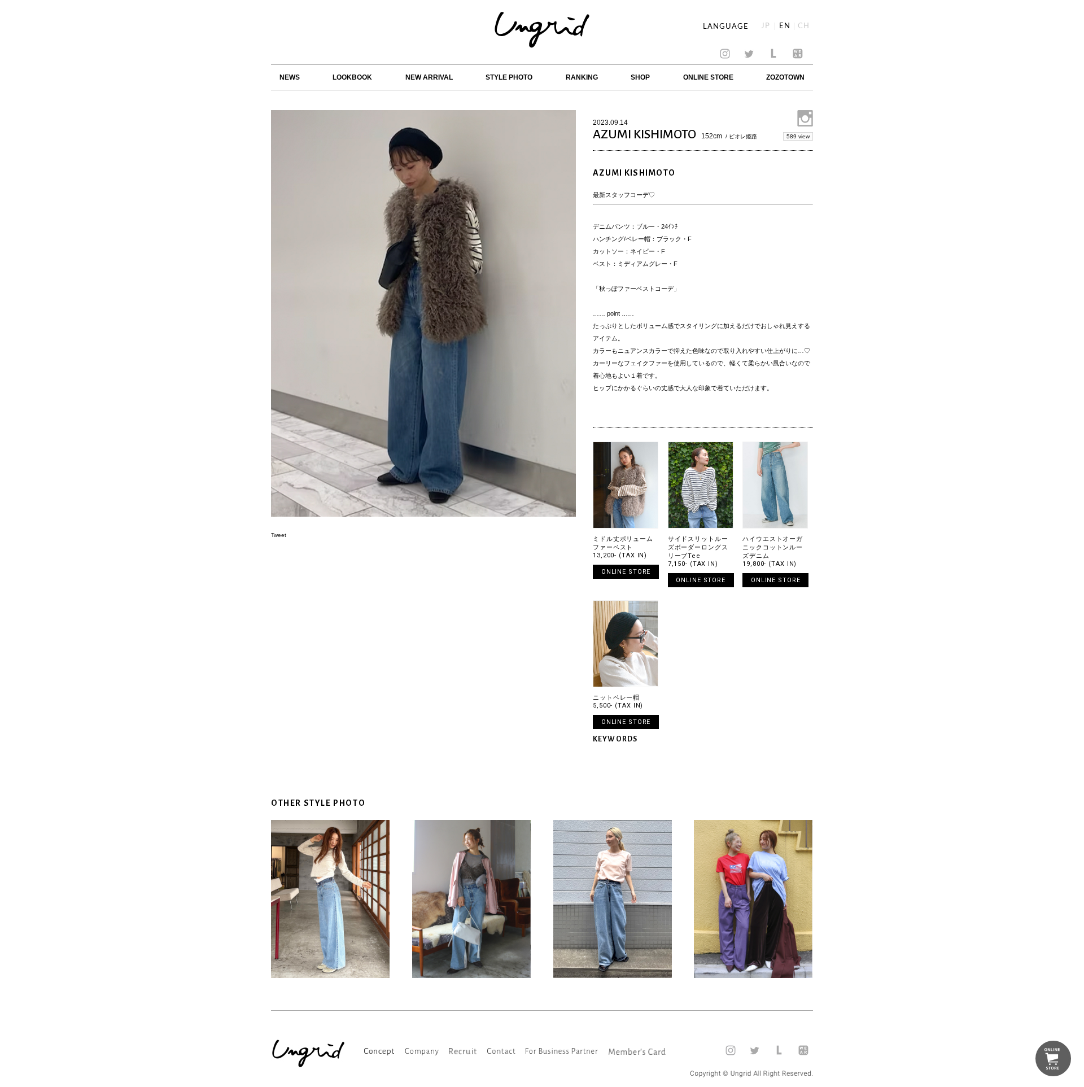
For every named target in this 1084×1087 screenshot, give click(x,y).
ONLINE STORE (708, 77)
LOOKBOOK (352, 77)
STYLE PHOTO (509, 77)
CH (804, 26)
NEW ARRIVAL (429, 77)
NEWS (289, 77)
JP (765, 26)
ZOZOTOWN (785, 77)
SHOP (640, 77)
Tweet (278, 535)
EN (784, 26)
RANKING (582, 77)
